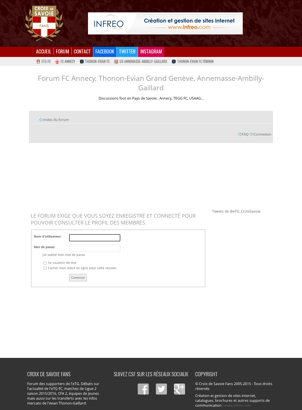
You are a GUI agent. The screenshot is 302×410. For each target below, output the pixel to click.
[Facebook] (143, 389)
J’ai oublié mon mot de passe (64, 255)
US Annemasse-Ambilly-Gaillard (143, 61)
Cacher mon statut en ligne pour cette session (81, 268)
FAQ (245, 134)
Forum (62, 51)
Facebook (105, 51)
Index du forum (56, 119)
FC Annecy (68, 61)
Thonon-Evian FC (97, 61)
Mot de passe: (44, 247)
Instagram (151, 51)
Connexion (262, 134)
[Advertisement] (151, 176)
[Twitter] (161, 389)
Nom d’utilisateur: (47, 236)
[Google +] (179, 389)
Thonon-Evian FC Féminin (195, 61)
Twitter (127, 51)
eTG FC (46, 61)
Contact (82, 51)
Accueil (43, 51)
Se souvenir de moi (61, 263)
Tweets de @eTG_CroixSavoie (236, 211)
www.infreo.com (237, 405)
